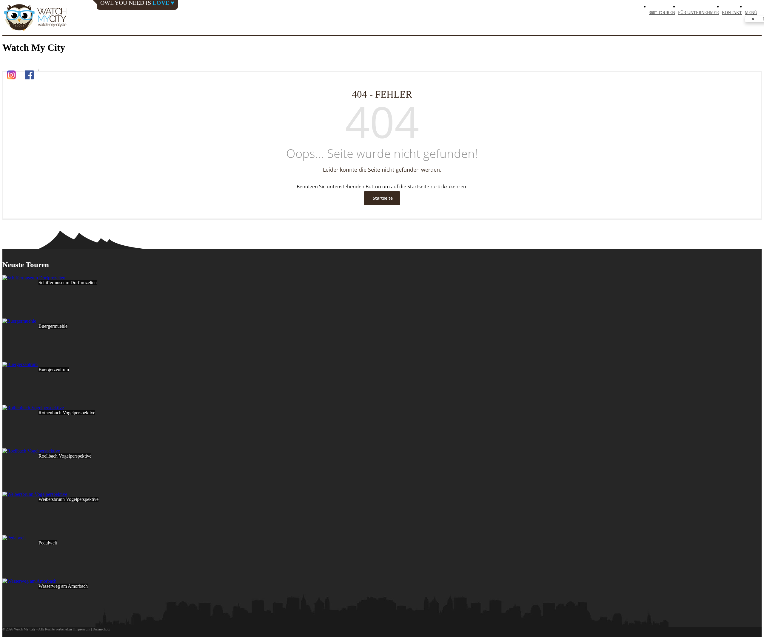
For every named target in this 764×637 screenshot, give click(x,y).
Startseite (381, 198)
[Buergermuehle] (19, 321)
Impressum (82, 629)
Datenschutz (101, 629)
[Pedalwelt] (14, 537)
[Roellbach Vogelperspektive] (31, 450)
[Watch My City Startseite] (35, 18)
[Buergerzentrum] (20, 364)
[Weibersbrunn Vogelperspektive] (34, 494)
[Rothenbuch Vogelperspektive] (33, 407)
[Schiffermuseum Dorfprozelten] (33, 277)
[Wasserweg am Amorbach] (29, 581)
